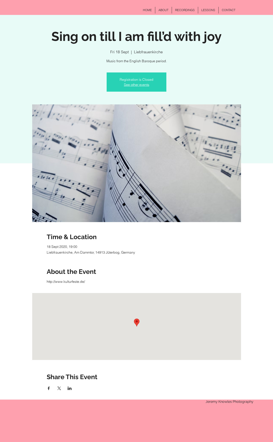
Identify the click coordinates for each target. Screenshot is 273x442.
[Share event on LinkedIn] (70, 388)
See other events (136, 84)
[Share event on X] (59, 388)
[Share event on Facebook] (49, 388)
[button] (163, 10)
